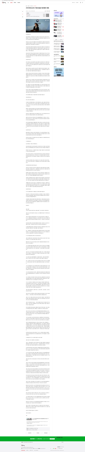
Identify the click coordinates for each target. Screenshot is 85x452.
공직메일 (77, 2)
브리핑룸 (11, 2)
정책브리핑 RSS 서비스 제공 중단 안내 (28, 442)
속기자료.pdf (28, 15)
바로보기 (44, 14)
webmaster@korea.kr (42, 448)
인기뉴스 (56, 39)
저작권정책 (28, 423)
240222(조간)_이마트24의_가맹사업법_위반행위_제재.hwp (33, 16)
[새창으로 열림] (29, 419)
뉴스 (8, 2)
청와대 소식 (73, 2)
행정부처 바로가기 (60, 448)
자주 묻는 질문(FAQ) (36, 450)
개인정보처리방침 (23, 450)
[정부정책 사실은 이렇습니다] (59, 15)
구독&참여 (18, 2)
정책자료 (15, 2)
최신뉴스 (61, 39)
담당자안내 (31, 423)
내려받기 (47, 14)
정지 (60, 437)
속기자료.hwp (28, 14)
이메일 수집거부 (31, 450)
